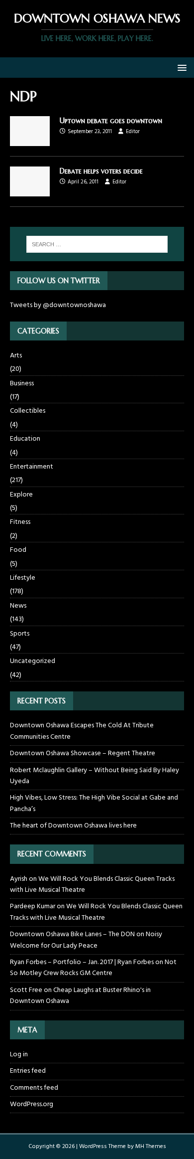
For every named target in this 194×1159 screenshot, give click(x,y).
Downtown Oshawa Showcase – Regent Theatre (82, 753)
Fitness (20, 522)
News (18, 606)
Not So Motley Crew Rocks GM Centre (93, 968)
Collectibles (27, 411)
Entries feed (28, 1071)
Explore (21, 494)
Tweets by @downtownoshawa (58, 305)
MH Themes (150, 1147)
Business (22, 383)
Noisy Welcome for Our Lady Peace (86, 940)
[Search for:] (97, 244)
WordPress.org (31, 1104)
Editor (133, 131)
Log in (19, 1054)
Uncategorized (32, 661)
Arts (16, 355)
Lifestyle (22, 578)
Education (25, 439)
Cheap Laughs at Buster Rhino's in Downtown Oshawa (80, 996)
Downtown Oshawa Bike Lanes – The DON (72, 934)
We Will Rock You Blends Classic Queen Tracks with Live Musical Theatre (92, 884)
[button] (180, 67)
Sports (19, 634)
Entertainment (31, 467)
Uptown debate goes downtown (111, 120)
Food (18, 550)
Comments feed (34, 1088)
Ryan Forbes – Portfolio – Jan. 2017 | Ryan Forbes (82, 962)
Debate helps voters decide (101, 170)
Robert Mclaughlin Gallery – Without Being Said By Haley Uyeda (94, 776)
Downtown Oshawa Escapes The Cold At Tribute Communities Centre (82, 731)
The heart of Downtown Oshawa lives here (73, 825)
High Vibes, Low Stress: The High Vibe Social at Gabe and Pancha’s (94, 803)
